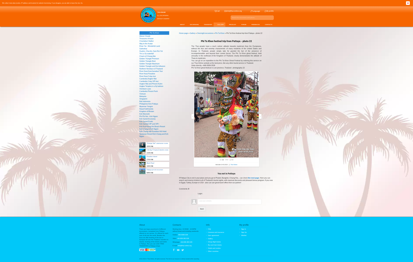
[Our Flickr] (191, 250)
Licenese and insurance (216, 232)
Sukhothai (143, 49)
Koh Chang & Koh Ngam (148, 129)
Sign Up (244, 232)
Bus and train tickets (215, 245)
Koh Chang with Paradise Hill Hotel (152, 131)
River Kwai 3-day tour (147, 76)
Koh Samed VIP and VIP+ (149, 124)
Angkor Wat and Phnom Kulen (150, 84)
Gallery (192, 33)
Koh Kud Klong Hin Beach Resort (152, 126)
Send (202, 209)
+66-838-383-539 (183, 238)
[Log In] (199, 196)
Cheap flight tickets (214, 242)
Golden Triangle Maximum (149, 64)
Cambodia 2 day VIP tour (149, 81)
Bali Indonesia (144, 101)
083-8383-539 (183, 235)
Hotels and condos (214, 248)
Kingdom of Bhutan (146, 111)
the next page (253, 178)
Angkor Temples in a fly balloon (151, 86)
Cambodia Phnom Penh (148, 91)
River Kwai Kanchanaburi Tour (151, 71)
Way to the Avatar (146, 44)
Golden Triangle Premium (149, 59)
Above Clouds (144, 36)
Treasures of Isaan (146, 38)
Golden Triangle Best (147, 61)
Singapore (143, 99)
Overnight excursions (205, 33)
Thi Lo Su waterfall (146, 54)
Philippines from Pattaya (148, 104)
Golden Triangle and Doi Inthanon (152, 66)
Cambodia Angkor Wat (147, 79)
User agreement (213, 235)
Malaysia (142, 96)
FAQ (209, 229)
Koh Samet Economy (147, 119)
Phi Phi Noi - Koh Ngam (148, 116)
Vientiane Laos (145, 89)
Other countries (213, 251)
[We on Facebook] (174, 250)
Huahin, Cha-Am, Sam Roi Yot (151, 51)
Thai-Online (233, 164)
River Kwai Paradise (147, 74)
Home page (183, 33)
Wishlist (243, 235)
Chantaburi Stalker (146, 41)
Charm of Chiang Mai (147, 56)
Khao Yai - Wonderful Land (149, 46)
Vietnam (142, 94)
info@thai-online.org (185, 245)
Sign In (243, 229)
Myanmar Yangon (146, 106)
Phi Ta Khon (219, 33)
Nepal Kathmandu (146, 109)
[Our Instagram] (187, 250)
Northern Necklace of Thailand (151, 69)
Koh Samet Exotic (146, 121)
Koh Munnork (144, 114)
